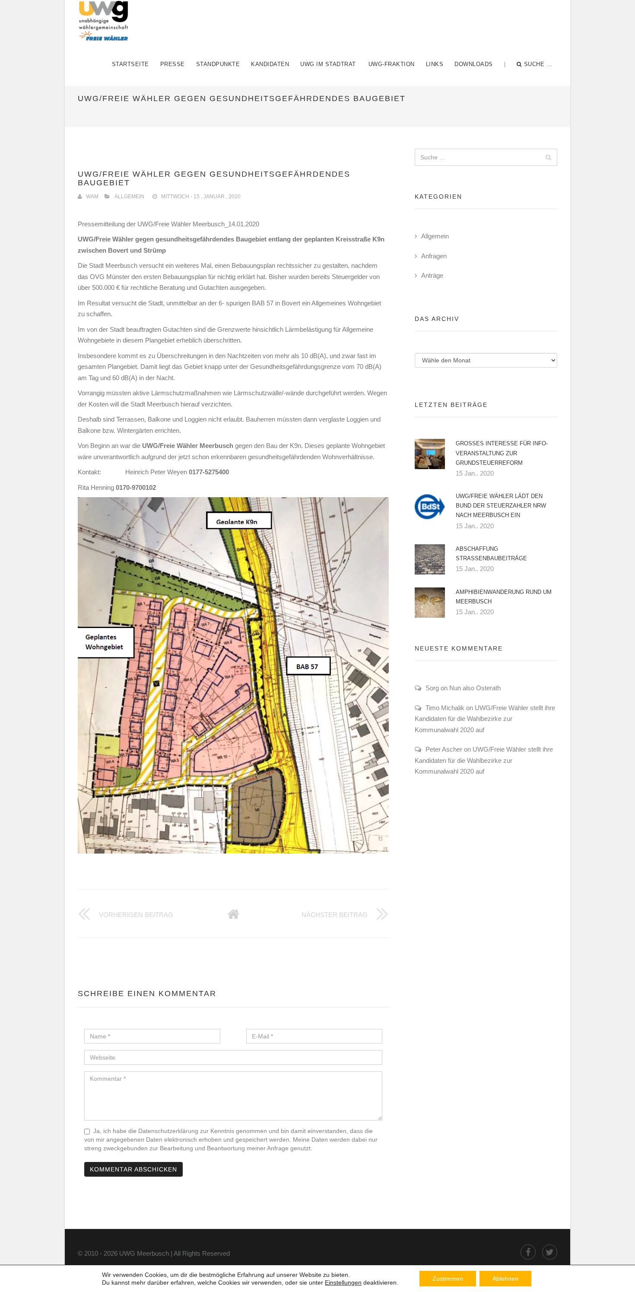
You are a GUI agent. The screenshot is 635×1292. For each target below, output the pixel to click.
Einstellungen (343, 1282)
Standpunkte (218, 64)
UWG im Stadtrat (328, 64)
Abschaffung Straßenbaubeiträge (491, 554)
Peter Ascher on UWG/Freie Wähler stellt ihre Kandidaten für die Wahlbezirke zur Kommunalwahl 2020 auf (484, 760)
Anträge (432, 275)
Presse (172, 64)
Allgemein (129, 197)
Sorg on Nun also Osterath (463, 688)
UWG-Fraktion (391, 64)
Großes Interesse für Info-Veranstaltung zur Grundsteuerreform (502, 453)
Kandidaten (270, 64)
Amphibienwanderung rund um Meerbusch (504, 597)
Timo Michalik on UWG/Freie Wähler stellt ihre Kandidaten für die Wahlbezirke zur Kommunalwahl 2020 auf (485, 718)
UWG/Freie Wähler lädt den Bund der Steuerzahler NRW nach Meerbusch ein (501, 505)
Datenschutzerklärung (168, 1131)
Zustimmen (447, 1278)
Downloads (473, 64)
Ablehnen (505, 1278)
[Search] (548, 157)
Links (435, 64)
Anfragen (434, 256)
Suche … (538, 64)
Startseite (130, 64)
